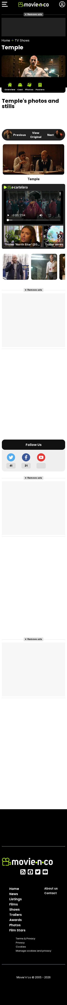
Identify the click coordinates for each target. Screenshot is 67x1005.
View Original (35, 135)
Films (13, 904)
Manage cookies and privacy (33, 951)
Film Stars (17, 930)
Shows (14, 909)
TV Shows (22, 40)
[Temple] (16, 267)
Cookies (21, 946)
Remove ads (34, 14)
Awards (15, 920)
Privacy (20, 942)
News (13, 894)
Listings (15, 899)
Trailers (15, 914)
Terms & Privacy (25, 938)
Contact (50, 893)
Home (5, 40)
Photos (15, 925)
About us (51, 888)
